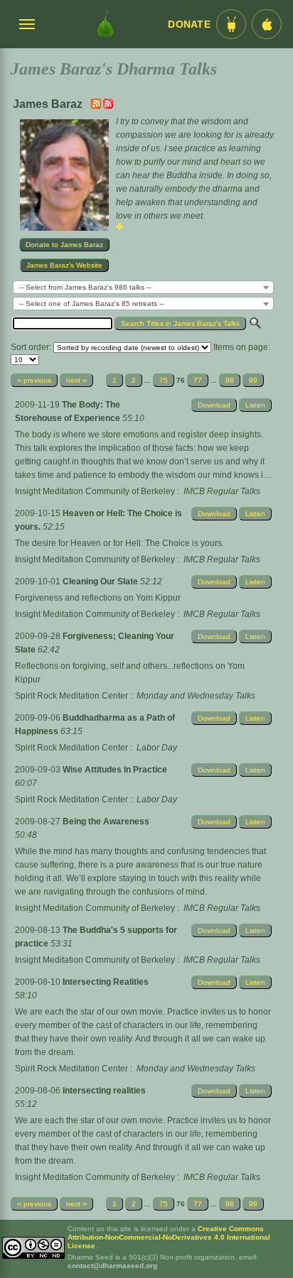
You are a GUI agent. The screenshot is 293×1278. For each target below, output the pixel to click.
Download (214, 405)
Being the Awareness (106, 821)
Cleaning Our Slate (101, 581)
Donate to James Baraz (64, 244)
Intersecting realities (104, 1091)
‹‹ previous (34, 380)
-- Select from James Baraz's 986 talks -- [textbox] (85, 287)
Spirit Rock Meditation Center (71, 696)
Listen (255, 405)
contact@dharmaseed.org (112, 1265)
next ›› (76, 380)
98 (229, 380)
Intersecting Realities (106, 982)
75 (163, 380)
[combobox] (143, 287)
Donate (189, 24)
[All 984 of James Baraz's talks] (108, 106)
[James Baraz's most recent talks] (97, 106)
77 (197, 380)
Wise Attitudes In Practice (115, 770)
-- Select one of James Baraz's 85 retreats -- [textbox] (91, 303)
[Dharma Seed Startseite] (105, 24)
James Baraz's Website (64, 265)
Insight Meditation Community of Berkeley (95, 491)
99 (253, 380)
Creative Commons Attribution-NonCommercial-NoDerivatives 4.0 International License (169, 1237)
